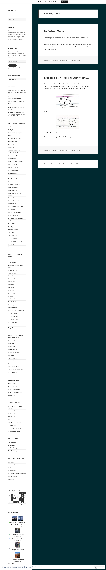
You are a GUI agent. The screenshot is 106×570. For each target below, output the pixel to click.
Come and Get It (13, 48)
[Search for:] (17, 19)
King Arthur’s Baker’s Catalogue (17, 473)
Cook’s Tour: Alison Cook (15, 150)
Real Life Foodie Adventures (16, 310)
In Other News (54, 31)
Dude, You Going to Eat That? (16, 161)
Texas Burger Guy (13, 235)
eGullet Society (12, 386)
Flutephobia (11, 282)
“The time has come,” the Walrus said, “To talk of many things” (17, 92)
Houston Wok (12, 203)
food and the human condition (62, 60)
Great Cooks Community (15, 392)
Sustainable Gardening (14, 422)
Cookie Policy (30, 567)
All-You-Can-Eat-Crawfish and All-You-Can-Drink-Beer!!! (17, 114)
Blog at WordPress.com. (50, 164)
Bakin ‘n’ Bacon (12, 127)
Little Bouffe (11, 299)
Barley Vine (11, 130)
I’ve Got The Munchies (14, 212)
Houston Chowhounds (14, 187)
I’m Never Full (12, 209)
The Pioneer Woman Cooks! (15, 369)
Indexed (57, 84)
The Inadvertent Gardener (15, 428)
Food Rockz (11, 284)
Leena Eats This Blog (14, 352)
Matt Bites (11, 355)
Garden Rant (11, 416)
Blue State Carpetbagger (15, 133)
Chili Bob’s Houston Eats (14, 138)
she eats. (12, 10)
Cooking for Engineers (14, 448)
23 (22, 500)
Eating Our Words (13, 167)
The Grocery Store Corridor (16, 97)
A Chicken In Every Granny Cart (17, 260)
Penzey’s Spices (12, 476)
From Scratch (12, 290)
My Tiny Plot (11, 419)
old (62, 38)
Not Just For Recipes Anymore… (66, 78)
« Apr (11, 504)
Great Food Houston (13, 182)
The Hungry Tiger (13, 319)
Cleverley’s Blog (12, 141)
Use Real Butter (12, 325)
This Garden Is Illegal (14, 431)
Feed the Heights (13, 170)
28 (17, 502)
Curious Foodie (12, 273)
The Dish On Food (13, 313)
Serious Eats (11, 395)
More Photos (11, 563)
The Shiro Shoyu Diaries (15, 241)
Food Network (12, 471)
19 (12, 500)
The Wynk (11, 244)
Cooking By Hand (13, 153)
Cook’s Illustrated (13, 468)
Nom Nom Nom (12, 307)
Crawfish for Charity (14, 112)
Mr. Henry (11, 305)
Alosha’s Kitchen (12, 262)
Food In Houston (12, 176)
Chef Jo (10, 135)
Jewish (69, 38)
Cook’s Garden (12, 414)
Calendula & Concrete (14, 411)
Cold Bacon (11, 147)
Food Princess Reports (14, 179)
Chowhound (11, 383)
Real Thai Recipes (13, 451)
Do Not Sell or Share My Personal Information (70, 164)
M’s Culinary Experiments (15, 218)
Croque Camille (12, 270)
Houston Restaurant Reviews (16, 198)
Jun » (22, 504)
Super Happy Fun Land (14, 98)
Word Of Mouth (12, 372)
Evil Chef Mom (12, 279)
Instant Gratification (14, 215)
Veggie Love (11, 328)
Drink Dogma (12, 158)
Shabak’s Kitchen (13, 229)
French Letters (12, 346)
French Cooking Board (14, 389)
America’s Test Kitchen (14, 465)
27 (14, 502)
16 (22, 497)
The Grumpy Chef (13, 316)
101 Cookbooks (12, 442)
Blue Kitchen (11, 445)
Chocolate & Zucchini (14, 341)
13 (14, 497)
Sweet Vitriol (12, 425)
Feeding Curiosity (13, 173)
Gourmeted (11, 293)
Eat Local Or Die (12, 164)
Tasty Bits (11, 232)
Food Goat (11, 343)
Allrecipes (11, 462)
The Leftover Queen (13, 367)
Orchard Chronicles (13, 221)
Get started (64, 1)
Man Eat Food (12, 302)
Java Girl (10, 296)
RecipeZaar (11, 479)
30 (22, 502)
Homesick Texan (12, 349)
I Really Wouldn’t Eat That (15, 206)
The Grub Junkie (12, 238)
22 (19, 500)
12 (12, 497)
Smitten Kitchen (12, 361)
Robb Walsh (11, 224)
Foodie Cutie (11, 287)
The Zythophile (12, 322)
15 (19, 497)
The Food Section (13, 364)
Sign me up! (12, 65)
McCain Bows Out (13, 101)
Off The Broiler (12, 358)
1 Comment (76, 60)
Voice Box (11, 247)
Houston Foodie (12, 190)
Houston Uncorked (13, 201)
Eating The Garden (13, 276)
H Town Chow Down (14, 184)
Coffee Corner (12, 144)
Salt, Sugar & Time (13, 227)
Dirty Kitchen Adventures (15, 156)
